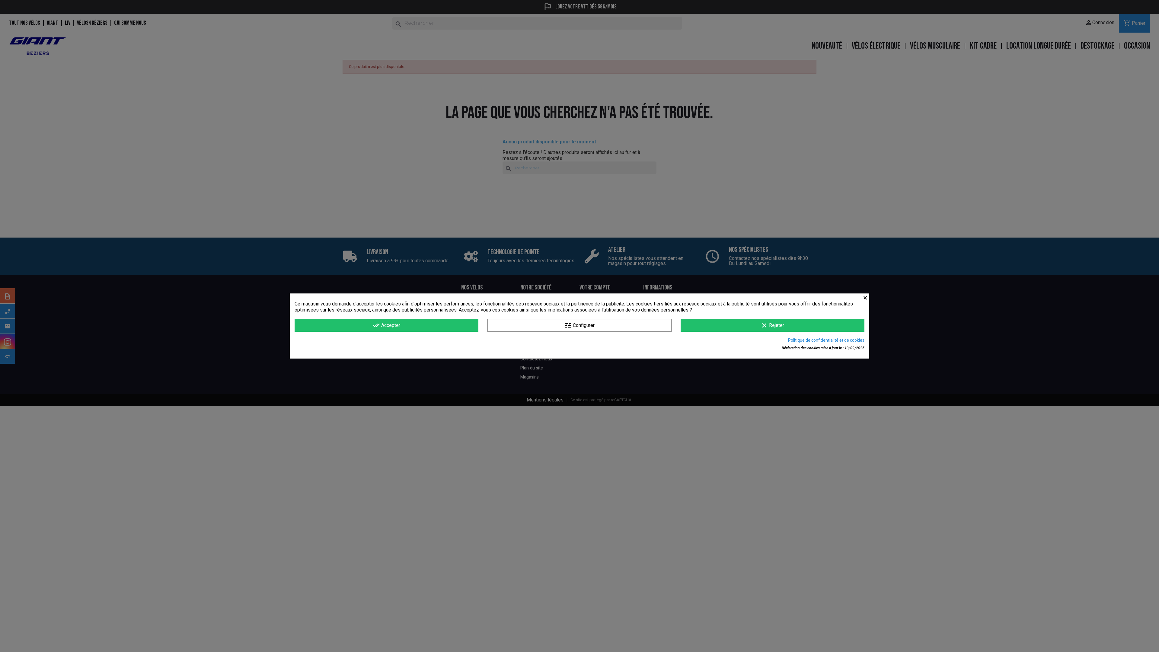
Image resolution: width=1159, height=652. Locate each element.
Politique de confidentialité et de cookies (826, 340)
